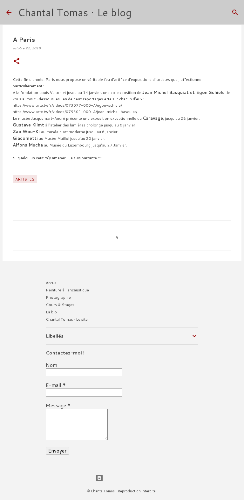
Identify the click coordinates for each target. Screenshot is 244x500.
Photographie (58, 297)
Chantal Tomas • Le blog (75, 12)
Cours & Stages (60, 304)
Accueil (52, 282)
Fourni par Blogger (125, 478)
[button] (16, 61)
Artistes (25, 179)
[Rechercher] (140, 12)
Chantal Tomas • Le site (67, 319)
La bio (51, 312)
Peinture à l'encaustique (67, 290)
